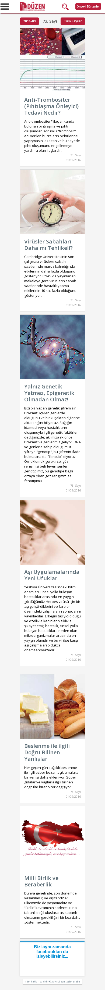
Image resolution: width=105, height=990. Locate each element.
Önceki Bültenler (88, 6)
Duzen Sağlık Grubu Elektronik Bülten (52, 6)
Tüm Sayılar (73, 21)
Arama (66, 6)
